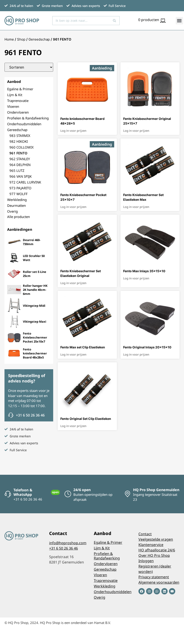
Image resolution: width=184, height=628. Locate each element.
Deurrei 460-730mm (31, 242)
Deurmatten (16, 205)
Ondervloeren (18, 112)
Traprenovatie (17, 100)
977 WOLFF (18, 194)
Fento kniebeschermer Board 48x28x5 (35, 353)
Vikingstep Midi (34, 306)
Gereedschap (39, 39)
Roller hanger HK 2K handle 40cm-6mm (35, 290)
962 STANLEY (19, 159)
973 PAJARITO (20, 188)
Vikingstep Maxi (34, 321)
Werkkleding (17, 199)
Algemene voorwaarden (158, 582)
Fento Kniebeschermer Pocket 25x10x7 (35, 337)
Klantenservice (150, 544)
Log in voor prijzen (73, 131)
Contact (145, 533)
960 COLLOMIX (21, 147)
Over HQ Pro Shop (154, 555)
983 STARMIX (19, 135)
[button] (179, 20)
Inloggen (146, 560)
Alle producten (18, 216)
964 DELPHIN (20, 164)
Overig (12, 211)
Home (9, 39)
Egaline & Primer (20, 89)
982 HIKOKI (18, 141)
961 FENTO (18, 153)
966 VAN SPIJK (20, 176)
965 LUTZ (16, 170)
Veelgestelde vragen (155, 539)
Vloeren (13, 106)
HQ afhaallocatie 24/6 (156, 550)
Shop (21, 39)
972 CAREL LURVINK (25, 182)
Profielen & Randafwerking (28, 118)
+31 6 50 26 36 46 (63, 548)
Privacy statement (153, 576)
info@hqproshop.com (67, 542)
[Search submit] (114, 20)
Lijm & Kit (14, 95)
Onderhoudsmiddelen (24, 124)
